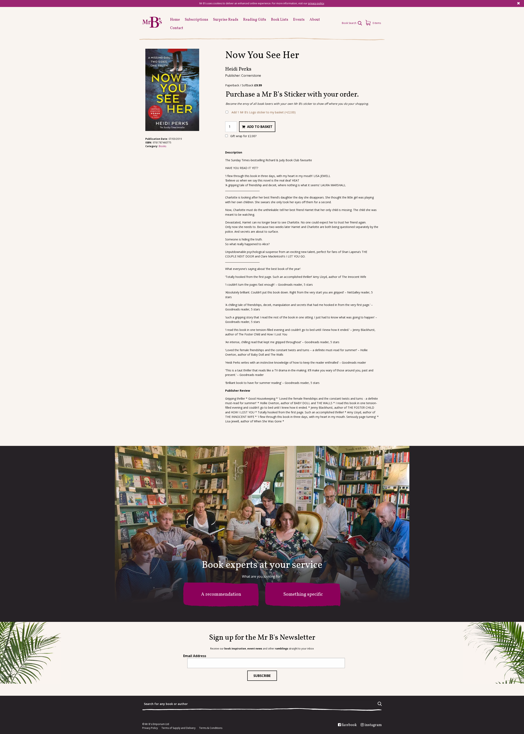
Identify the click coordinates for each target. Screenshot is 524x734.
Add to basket (259, 126)
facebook (349, 725)
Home (175, 19)
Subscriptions (196, 19)
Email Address (194, 656)
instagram (373, 725)
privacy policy (316, 3)
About (314, 19)
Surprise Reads (225, 19)
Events (299, 19)
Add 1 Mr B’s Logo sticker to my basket (264, 112)
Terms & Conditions (210, 728)
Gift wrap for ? (242, 136)
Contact (176, 28)
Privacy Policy (150, 728)
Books (162, 146)
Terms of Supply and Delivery (178, 728)
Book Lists (279, 19)
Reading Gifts (254, 19)
